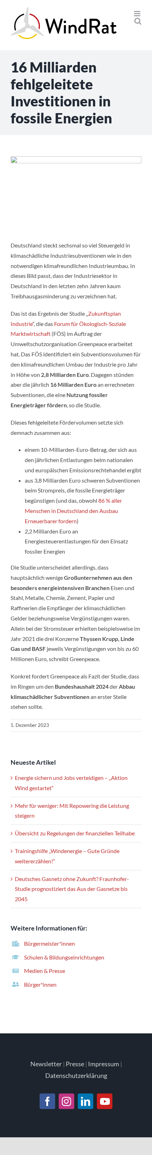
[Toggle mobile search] (137, 21)
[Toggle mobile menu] (137, 13)
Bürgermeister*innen (49, 943)
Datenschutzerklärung (76, 1075)
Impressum (103, 1064)
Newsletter (46, 1064)
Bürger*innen (40, 984)
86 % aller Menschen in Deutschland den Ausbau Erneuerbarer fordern (73, 510)
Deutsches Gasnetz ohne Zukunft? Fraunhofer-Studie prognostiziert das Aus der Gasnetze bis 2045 (72, 889)
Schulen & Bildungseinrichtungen (64, 957)
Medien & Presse (44, 970)
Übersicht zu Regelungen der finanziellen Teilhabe (75, 833)
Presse (75, 1064)
